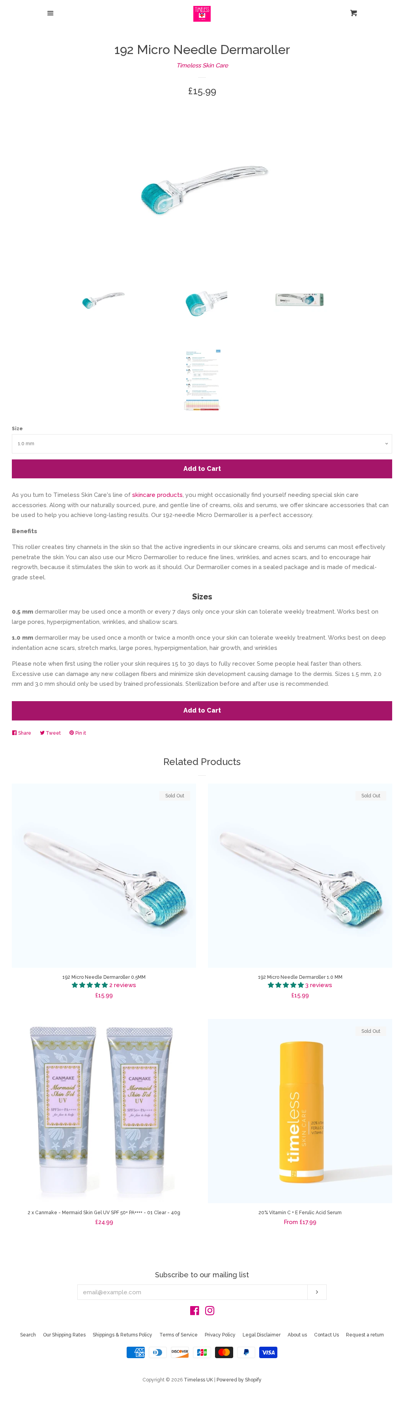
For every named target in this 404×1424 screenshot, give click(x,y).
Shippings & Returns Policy (122, 1335)
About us (297, 1335)
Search (28, 1335)
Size (17, 428)
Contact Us (326, 1335)
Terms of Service (178, 1335)
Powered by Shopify (239, 1380)
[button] (90, 985)
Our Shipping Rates (64, 1335)
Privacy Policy (220, 1335)
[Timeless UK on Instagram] (210, 1312)
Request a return (365, 1335)
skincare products (157, 494)
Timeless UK (198, 1380)
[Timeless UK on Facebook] (195, 1312)
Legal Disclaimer (262, 1335)
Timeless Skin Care (202, 65)
